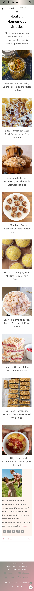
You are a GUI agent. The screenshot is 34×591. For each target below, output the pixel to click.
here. (24, 526)
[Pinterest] (13, 2)
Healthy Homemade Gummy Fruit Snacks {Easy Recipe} (17, 461)
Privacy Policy (17, 564)
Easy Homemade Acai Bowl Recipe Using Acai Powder (17, 134)
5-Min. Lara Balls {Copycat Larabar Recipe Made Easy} (17, 228)
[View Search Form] (30, 2)
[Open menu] (17, 12)
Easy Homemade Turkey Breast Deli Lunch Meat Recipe (17, 323)
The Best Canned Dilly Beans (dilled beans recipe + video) (17, 87)
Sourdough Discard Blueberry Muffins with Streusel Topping (17, 181)
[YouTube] (17, 2)
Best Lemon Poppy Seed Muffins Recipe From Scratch (17, 276)
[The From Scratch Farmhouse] (17, 7)
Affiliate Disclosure (17, 569)
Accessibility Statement (17, 566)
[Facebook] (4, 2)
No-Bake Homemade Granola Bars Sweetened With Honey (17, 414)
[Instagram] (8, 2)
